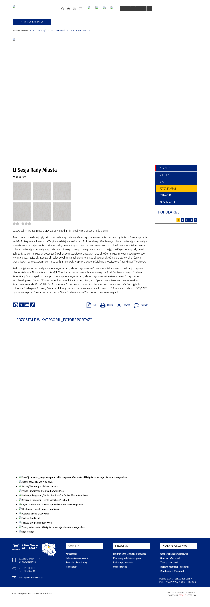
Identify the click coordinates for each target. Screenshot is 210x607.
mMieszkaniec (120, 566)
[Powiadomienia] (149, 8)
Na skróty (73, 545)
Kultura (164, 174)
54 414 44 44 (29, 571)
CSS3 (143, 593)
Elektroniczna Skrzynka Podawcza (129, 553)
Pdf (90, 304)
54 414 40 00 (29, 568)
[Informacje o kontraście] (143, 8)
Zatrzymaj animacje (122, 8)
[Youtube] (97, 8)
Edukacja (165, 195)
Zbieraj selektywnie (169, 562)
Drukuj (105, 304)
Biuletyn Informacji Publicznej (174, 566)
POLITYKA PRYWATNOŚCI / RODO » (178, 582)
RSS (75, 8)
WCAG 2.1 (153, 593)
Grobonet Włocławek (170, 558)
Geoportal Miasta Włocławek (174, 553)
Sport (162, 181)
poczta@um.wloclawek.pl (31, 577)
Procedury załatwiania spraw (127, 558)
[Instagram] (90, 8)
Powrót (122, 304)
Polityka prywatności (123, 562)
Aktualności (71, 553)
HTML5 (138, 593)
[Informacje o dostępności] (127, 8)
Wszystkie (165, 168)
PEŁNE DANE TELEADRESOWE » (176, 578)
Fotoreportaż (167, 188)
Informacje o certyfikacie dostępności (104, 594)
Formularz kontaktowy (76, 562)
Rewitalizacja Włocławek (172, 571)
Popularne (169, 212)
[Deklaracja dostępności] (133, 8)
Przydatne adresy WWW (174, 545)
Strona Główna (63, 8)
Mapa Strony (69, 8)
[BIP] (113, 9)
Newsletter (71, 566)
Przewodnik (121, 545)
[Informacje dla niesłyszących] (138, 8)
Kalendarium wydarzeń (77, 558)
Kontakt (81, 8)
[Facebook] (105, 8)
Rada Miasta (167, 202)
